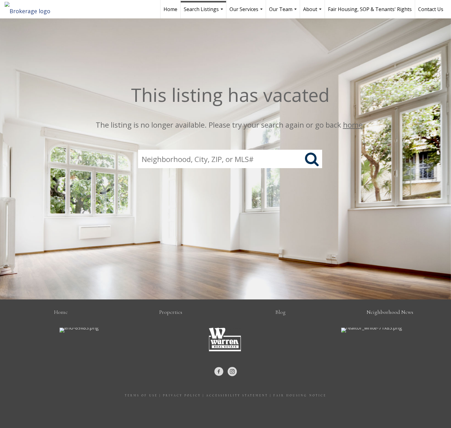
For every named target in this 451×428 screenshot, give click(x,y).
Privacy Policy (182, 395)
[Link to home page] (30, 9)
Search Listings (204, 12)
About (313, 12)
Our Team (283, 12)
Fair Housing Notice (299, 395)
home (353, 125)
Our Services (246, 12)
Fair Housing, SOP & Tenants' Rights (370, 9)
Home (170, 9)
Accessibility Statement (237, 395)
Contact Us (430, 9)
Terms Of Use (141, 395)
